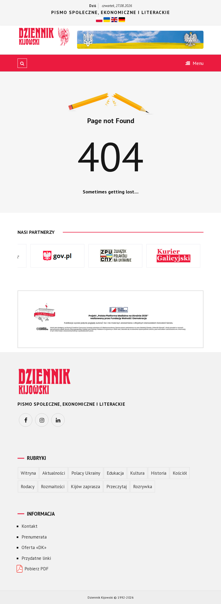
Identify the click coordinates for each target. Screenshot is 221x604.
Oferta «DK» (34, 547)
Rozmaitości (52, 487)
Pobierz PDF (37, 569)
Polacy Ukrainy (85, 473)
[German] (122, 19)
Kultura (137, 473)
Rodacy (27, 487)
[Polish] (99, 19)
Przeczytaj (116, 487)
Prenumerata (34, 537)
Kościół (180, 473)
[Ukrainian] (106, 19)
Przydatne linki (36, 558)
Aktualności (53, 473)
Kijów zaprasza (85, 487)
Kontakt (29, 526)
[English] (114, 19)
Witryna (28, 473)
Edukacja (115, 473)
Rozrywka (142, 487)
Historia (158, 473)
